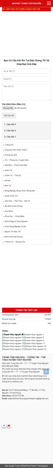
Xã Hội (7, 180)
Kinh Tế (8, 186)
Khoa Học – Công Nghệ (14, 216)
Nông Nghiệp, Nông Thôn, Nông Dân (20, 191)
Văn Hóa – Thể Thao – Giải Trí (17, 201)
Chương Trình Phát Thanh (16, 150)
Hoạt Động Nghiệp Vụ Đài (15, 226)
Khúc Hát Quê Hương (14, 237)
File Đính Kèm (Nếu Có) (13, 104)
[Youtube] (9, 426)
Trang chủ (9, 145)
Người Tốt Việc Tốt (13, 232)
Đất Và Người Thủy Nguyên (16, 221)
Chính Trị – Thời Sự (13, 175)
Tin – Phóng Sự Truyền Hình (17, 160)
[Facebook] (4, 426)
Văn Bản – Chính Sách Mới (16, 165)
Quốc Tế (8, 170)
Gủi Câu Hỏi (9, 115)
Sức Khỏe (9, 211)
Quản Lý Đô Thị (11, 196)
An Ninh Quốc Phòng (13, 206)
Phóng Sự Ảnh (11, 155)
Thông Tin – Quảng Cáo (15, 242)
